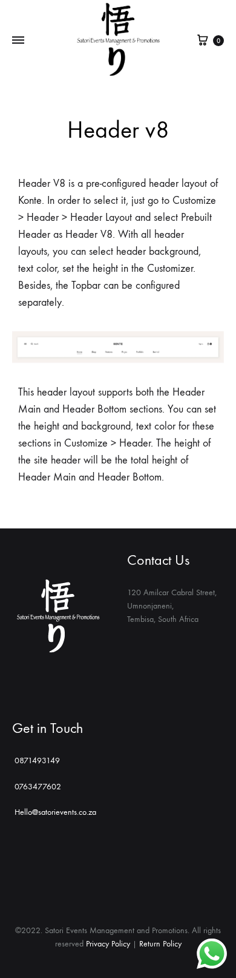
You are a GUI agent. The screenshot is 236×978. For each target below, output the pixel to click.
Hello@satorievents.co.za (55, 812)
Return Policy (160, 944)
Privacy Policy (108, 944)
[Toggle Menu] (18, 40)
